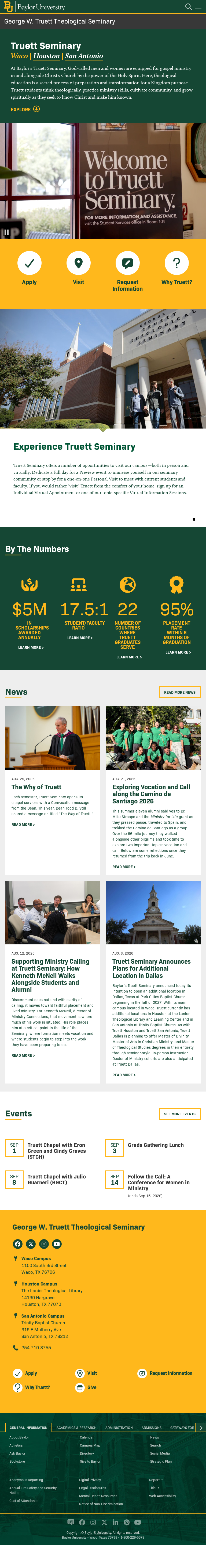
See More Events (180, 1113)
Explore (21, 109)
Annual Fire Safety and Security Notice (33, 1490)
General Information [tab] (28, 1427)
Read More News (180, 692)
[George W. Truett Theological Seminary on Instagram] (44, 1244)
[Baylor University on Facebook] (81, 1524)
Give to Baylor (90, 1461)
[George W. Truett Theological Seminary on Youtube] (57, 1244)
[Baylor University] (34, 6)
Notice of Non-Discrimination (101, 1503)
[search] (186, 7)
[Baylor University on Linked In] (114, 1524)
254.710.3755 (36, 1347)
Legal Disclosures (92, 1487)
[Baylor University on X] (103, 1524)
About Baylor (19, 1437)
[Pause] (6, 232)
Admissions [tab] (151, 1427)
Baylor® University (97, 1532)
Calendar (87, 1437)
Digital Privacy (90, 1479)
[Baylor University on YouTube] (136, 1524)
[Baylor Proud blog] (69, 1524)
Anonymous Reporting (26, 1479)
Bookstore (17, 1461)
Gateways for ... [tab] (184, 1427)
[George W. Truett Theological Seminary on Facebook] (17, 1244)
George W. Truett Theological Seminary (59, 20)
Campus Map (90, 1445)
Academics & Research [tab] (77, 1427)
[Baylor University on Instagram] (92, 1524)
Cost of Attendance (23, 1500)
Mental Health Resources (98, 1495)
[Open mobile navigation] (199, 7)
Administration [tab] (119, 1427)
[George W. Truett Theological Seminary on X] (30, 1244)
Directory (87, 1453)
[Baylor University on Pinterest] (125, 1524)
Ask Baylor (17, 1453)
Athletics (16, 1445)
